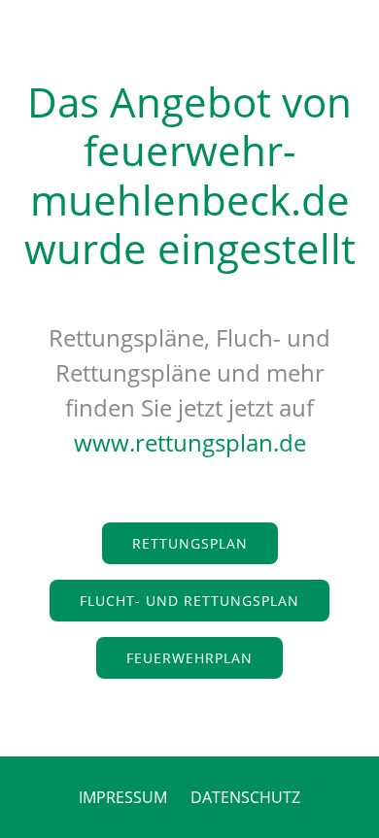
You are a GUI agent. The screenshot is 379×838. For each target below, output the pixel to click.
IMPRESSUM (123, 797)
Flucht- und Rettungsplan (189, 600)
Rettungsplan (190, 543)
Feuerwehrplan (189, 658)
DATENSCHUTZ (245, 797)
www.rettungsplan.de (190, 442)
